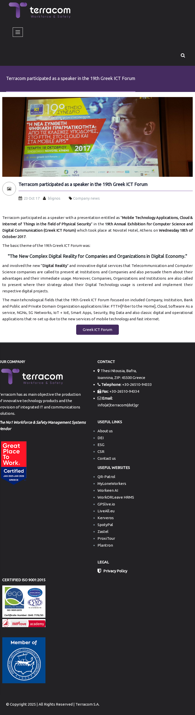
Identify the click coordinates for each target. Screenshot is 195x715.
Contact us (107, 458)
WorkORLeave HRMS (116, 497)
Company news (86, 198)
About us (105, 431)
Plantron (105, 545)
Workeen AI (108, 490)
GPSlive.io (106, 504)
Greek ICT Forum (97, 329)
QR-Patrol (106, 476)
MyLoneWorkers (112, 483)
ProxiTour (106, 538)
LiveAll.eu (106, 511)
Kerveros (106, 518)
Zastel (103, 531)
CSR (101, 451)
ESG (101, 444)
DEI (101, 438)
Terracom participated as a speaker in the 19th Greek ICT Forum (83, 184)
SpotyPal (105, 524)
